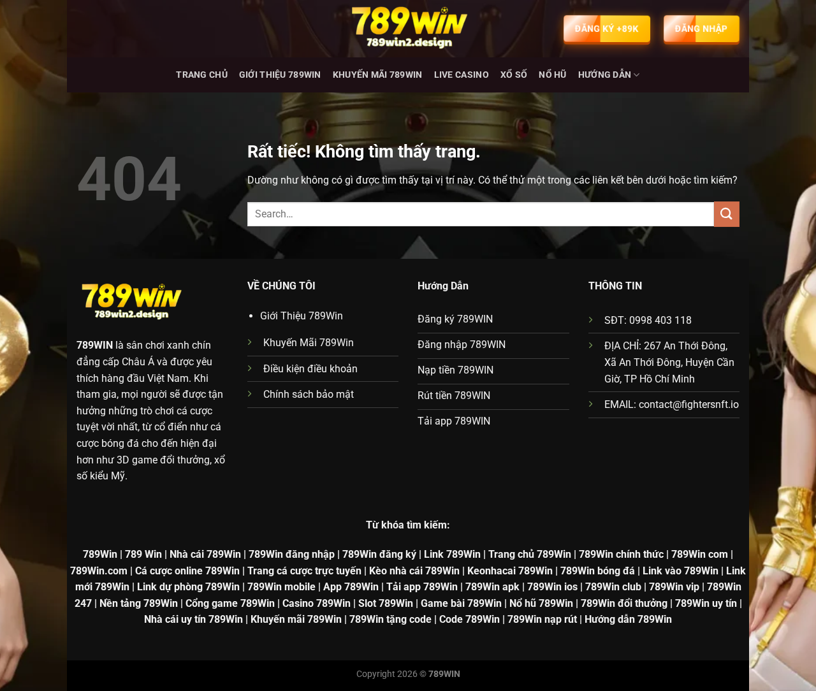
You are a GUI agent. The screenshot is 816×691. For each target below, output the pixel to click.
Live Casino (461, 74)
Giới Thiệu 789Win (280, 74)
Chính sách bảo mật (308, 394)
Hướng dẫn (605, 74)
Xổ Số (513, 74)
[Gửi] (727, 213)
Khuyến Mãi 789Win (378, 74)
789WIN (94, 345)
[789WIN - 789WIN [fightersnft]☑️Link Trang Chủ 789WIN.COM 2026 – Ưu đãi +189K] (408, 28)
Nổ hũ (552, 74)
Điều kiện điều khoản (310, 369)
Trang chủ (202, 74)
